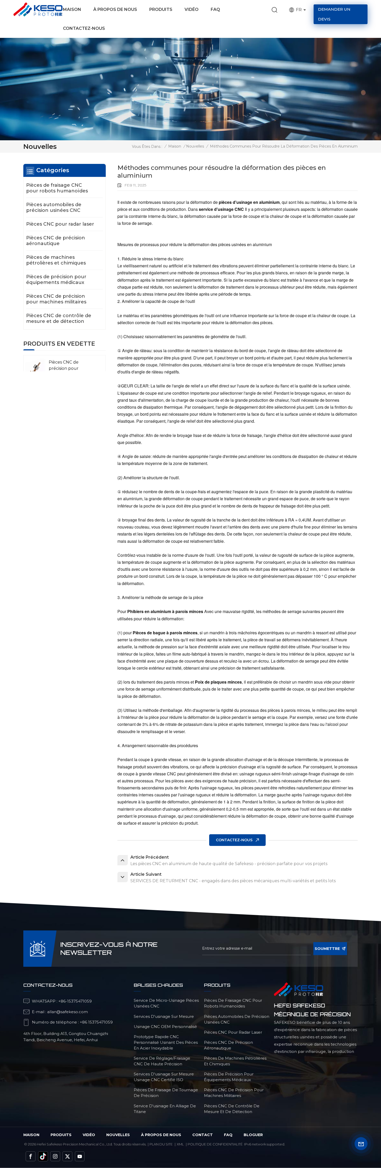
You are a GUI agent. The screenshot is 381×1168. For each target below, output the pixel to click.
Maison (72, 9)
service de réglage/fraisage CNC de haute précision (162, 1061)
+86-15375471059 (75, 1001)
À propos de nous (115, 9)
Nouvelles (195, 146)
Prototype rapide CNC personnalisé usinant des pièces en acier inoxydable (166, 1042)
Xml (180, 1144)
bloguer (253, 1134)
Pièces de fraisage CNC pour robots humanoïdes (57, 188)
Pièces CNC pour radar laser (60, 224)
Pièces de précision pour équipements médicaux (56, 279)
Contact (202, 1134)
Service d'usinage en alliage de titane (165, 1108)
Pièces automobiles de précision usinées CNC (53, 207)
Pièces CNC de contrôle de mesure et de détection (58, 318)
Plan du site (161, 1144)
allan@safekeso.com (67, 1011)
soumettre (327, 948)
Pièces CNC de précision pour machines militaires (56, 299)
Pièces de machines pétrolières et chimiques (56, 260)
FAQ (215, 9)
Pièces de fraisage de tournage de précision (166, 1092)
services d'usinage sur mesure (164, 1016)
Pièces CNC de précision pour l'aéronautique (64, 368)
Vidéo (192, 9)
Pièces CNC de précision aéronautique (55, 240)
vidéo (89, 1134)
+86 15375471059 (96, 1022)
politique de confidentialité (215, 1144)
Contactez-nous (84, 28)
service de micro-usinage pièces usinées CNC (166, 1003)
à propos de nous (161, 1134)
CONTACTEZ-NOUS (234, 840)
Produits (160, 9)
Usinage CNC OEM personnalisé (165, 1026)
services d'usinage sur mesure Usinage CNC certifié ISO (164, 1077)
